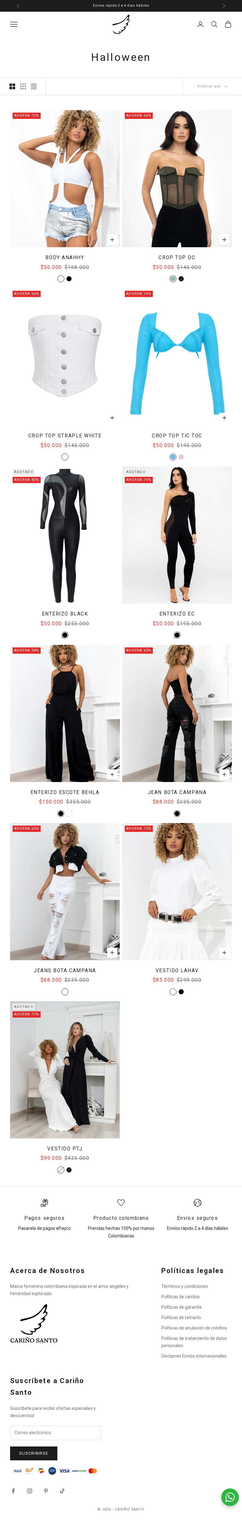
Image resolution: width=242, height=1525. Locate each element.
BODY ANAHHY (64, 257)
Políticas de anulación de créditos (194, 1327)
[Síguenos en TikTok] (62, 1491)
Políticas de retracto (181, 1317)
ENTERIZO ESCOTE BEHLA (65, 792)
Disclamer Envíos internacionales (194, 1355)
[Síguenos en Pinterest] (46, 1491)
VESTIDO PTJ (64, 1149)
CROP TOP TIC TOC (177, 436)
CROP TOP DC (176, 257)
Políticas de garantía (181, 1307)
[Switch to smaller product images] (23, 86)
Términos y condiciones (184, 1286)
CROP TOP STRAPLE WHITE (64, 436)
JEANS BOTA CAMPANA (65, 970)
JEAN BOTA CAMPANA (177, 792)
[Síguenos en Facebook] (13, 1491)
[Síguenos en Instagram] (29, 1491)
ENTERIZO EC (177, 614)
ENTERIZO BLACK (65, 614)
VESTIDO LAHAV (177, 970)
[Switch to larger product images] (12, 86)
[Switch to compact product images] (34, 86)
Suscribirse (33, 1453)
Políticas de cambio (180, 1296)
